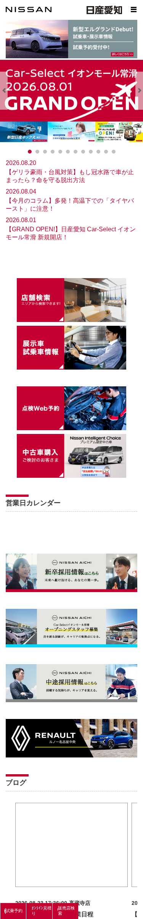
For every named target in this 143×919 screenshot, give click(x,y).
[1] (37, 152)
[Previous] (4, 91)
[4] (60, 152)
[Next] (139, 91)
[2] (45, 152)
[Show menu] (133, 9)
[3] (53, 152)
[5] (68, 152)
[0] (30, 152)
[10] (106, 152)
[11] (114, 152)
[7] (83, 152)
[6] (75, 152)
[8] (91, 152)
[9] (98, 152)
